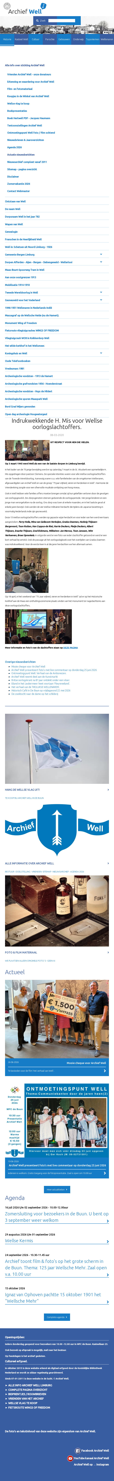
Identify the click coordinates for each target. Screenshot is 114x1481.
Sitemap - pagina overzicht (22, 169)
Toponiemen (92, 39)
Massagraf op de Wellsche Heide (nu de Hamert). (32, 315)
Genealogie (11, 231)
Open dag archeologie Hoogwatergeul (26, 414)
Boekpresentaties (17, 111)
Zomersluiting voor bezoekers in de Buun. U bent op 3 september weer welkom (57, 1214)
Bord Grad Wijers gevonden (20, 406)
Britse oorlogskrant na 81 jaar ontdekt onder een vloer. (40, 680)
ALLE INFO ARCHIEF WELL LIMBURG (30, 1385)
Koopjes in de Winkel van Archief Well (28, 96)
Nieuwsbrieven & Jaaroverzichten (25, 140)
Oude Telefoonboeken (17, 361)
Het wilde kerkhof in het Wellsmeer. (25, 345)
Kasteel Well (21, 39)
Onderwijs (78, 39)
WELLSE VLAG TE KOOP (22, 1403)
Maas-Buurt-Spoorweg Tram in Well (24, 269)
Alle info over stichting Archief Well (25, 65)
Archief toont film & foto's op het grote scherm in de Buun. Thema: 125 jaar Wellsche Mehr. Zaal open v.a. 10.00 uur (56, 1264)
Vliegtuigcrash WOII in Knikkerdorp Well (27, 338)
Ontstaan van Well (15, 201)
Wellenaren (107, 39)
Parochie (49, 39)
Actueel (15, 972)
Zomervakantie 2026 (18, 183)
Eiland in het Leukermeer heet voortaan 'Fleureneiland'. (40, 683)
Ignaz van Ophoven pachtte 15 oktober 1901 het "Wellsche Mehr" (53, 1295)
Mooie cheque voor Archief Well (28, 666)
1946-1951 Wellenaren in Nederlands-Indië (28, 307)
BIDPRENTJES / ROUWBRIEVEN (27, 1394)
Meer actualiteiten (56, 1189)
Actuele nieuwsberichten (21, 154)
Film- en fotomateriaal (20, 89)
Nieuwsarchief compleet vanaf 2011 (27, 162)
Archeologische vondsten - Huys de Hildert (28, 391)
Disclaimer (13, 176)
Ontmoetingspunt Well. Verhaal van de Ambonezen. (38, 673)
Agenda (15, 1198)
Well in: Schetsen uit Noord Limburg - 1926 (28, 247)
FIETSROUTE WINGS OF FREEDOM (29, 1407)
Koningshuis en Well (16, 353)
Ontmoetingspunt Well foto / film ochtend (31, 132)
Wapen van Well (14, 224)
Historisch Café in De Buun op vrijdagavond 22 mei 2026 (40, 690)
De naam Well (12, 209)
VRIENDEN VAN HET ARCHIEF (26, 1398)
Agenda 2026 (14, 147)
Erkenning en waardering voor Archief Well (30, 81)
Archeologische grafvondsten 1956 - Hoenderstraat (33, 383)
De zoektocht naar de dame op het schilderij (34, 694)
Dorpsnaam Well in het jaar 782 (22, 216)
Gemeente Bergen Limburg (19, 254)
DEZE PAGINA (70, 647)
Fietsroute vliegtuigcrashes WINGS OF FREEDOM (32, 330)
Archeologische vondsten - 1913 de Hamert (29, 376)
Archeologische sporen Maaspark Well (26, 399)
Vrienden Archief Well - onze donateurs (29, 74)
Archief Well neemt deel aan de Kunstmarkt (34, 676)
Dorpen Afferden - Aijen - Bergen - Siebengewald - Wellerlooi (38, 262)
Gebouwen (64, 39)
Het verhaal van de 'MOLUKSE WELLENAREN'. (35, 687)
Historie (7, 39)
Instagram (102, 1464)
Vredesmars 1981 (14, 368)
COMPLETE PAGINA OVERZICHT (28, 1389)
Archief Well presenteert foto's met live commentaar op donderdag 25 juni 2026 (54, 670)
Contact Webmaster (18, 191)
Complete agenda (55, 1317)
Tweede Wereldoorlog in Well (21, 292)
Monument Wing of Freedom (21, 323)
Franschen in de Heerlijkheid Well (23, 239)
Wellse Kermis (30, 1238)
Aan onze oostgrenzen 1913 (20, 277)
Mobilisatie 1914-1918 (17, 285)
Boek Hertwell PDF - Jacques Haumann (28, 118)
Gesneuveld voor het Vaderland (22, 300)
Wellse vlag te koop (18, 103)
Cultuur (35, 39)
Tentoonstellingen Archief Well (24, 125)
